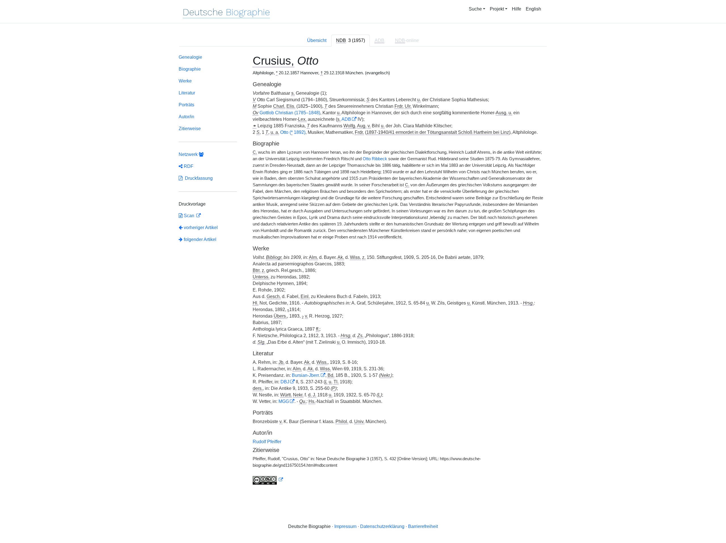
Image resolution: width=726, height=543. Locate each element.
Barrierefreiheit (423, 526)
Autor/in (186, 116)
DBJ (284, 381)
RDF (188, 166)
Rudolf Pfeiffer (267, 441)
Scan (189, 215)
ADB (346, 119)
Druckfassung (198, 178)
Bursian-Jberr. (306, 375)
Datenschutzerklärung (382, 526)
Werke (185, 81)
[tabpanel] (363, 270)
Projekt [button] (497, 9)
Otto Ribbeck (375, 159)
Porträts (186, 104)
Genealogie (190, 57)
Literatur (187, 92)
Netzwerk (189, 154)
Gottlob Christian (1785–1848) (289, 112)
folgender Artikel (199, 239)
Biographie (190, 69)
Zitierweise (190, 128)
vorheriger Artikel (201, 227)
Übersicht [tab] (316, 40)
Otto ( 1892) (292, 132)
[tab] (350, 41)
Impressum (345, 526)
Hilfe (516, 9)
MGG (283, 401)
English (533, 9)
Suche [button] (475, 9)
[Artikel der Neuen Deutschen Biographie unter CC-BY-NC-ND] (268, 479)
